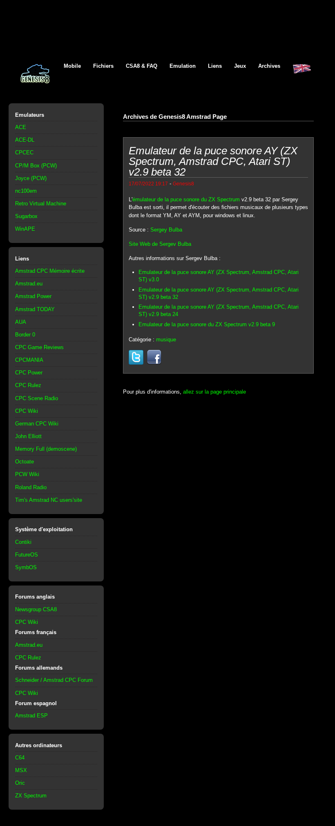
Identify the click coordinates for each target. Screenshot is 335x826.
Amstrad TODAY (35, 309)
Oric (20, 783)
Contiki (23, 542)
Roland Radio (31, 487)
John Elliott (28, 436)
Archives (269, 66)
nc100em (26, 191)
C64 (20, 758)
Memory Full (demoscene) (46, 449)
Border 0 (25, 335)
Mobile (72, 66)
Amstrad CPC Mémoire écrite (50, 271)
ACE (20, 127)
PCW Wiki (27, 474)
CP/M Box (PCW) (36, 166)
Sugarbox (26, 216)
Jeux (240, 66)
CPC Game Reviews (39, 347)
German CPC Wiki (36, 424)
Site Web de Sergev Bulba (160, 244)
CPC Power (28, 373)
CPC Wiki (26, 411)
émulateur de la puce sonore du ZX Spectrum (186, 199)
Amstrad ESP (31, 715)
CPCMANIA (29, 360)
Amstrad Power (33, 296)
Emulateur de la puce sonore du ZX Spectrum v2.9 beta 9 (206, 324)
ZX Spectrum (31, 796)
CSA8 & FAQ (141, 66)
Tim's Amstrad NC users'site (48, 500)
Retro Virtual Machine (40, 203)
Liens (215, 66)
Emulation (183, 66)
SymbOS (26, 567)
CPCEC (24, 152)
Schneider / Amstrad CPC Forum (54, 680)
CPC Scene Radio (36, 398)
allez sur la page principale (214, 392)
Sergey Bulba (166, 230)
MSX (21, 770)
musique (166, 339)
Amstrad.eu (28, 284)
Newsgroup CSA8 (36, 609)
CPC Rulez (28, 385)
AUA (20, 322)
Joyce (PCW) (31, 178)
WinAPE (25, 229)
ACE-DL (24, 140)
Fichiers (103, 66)
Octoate (24, 462)
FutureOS (26, 555)
